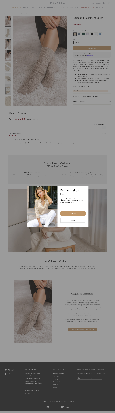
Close (73, 220)
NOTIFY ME (73, 213)
